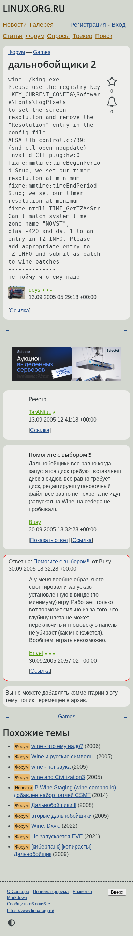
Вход (119, 24)
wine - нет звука (51, 767)
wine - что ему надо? (57, 746)
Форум (35, 36)
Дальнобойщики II (53, 805)
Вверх (117, 892)
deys (34, 290)
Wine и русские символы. (63, 756)
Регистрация (88, 24)
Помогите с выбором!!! (62, 561)
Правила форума (51, 891)
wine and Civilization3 (58, 777)
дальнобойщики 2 (52, 64)
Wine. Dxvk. (45, 826)
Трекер (82, 36)
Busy (35, 522)
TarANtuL (40, 412)
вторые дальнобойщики (61, 816)
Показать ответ (49, 540)
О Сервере (18, 891)
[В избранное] (111, 82)
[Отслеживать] (111, 102)
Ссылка (19, 310)
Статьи (13, 36)
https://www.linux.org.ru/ (30, 910)
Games (41, 52)
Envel (36, 653)
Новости (15, 24)
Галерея (42, 24)
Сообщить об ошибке (28, 903)
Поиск (103, 36)
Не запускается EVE (57, 836)
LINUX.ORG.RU (34, 9)
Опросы (58, 36)
